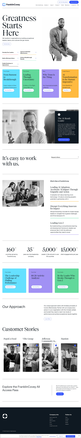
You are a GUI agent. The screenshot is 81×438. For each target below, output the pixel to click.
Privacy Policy (39, 436)
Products (57, 5)
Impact (51, 5)
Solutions (46, 5)
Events (62, 5)
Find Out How (7, 44)
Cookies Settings (52, 436)
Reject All (61, 436)
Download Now (8, 90)
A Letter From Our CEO (53, 425)
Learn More (47, 318)
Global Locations (52, 420)
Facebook (67, 419)
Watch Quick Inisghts (64, 139)
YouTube (66, 422)
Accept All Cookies (70, 436)
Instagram (67, 424)
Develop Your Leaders (8, 52)
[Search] (78, 4)
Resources (67, 5)
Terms (51, 422)
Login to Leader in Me (53, 417)
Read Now (66, 90)
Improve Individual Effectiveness (25, 52)
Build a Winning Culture (8, 58)
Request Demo (74, 2)
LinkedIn (66, 420)
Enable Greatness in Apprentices (7, 64)
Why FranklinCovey (39, 5)
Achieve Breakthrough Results (26, 58)
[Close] (79, 436)
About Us (51, 419)
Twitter (66, 417)
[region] (40, 436)
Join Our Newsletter (63, 2)
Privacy (51, 424)
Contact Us (73, 5)
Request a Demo (55, 157)
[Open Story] (18, 345)
